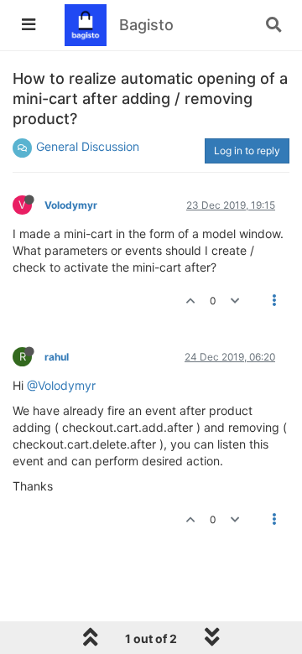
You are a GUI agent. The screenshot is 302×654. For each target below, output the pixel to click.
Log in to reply (247, 150)
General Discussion (87, 146)
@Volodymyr (61, 385)
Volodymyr (70, 205)
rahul (56, 356)
